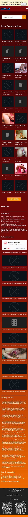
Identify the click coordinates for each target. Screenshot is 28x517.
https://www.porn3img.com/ (21, 511)
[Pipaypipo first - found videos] (8, 173)
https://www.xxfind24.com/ (7, 512)
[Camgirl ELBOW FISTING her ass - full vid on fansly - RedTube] (21, 73)
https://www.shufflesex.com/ (7, 507)
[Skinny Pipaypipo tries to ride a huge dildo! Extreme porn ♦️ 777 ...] (8, 106)
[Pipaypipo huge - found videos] (21, 89)
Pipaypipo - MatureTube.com (8, 41)
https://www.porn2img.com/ (21, 510)
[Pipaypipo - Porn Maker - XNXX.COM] (21, 190)
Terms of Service (19, 489)
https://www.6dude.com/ (7, 504)
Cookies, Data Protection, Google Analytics (11, 4)
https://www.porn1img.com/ (21, 509)
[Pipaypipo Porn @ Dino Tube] (8, 156)
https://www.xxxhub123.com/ (7, 510)
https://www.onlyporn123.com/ (20, 508)
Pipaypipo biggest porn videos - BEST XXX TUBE (12, 142)
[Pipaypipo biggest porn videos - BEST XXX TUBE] (8, 140)
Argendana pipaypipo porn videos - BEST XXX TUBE (13, 58)
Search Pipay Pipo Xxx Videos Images (10, 481)
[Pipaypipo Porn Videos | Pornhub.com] (8, 123)
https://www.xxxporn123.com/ (7, 511)
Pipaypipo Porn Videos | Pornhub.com (10, 125)
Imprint (13, 489)
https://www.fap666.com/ (7, 505)
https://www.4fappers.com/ (7, 501)
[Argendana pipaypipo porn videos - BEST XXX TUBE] (8, 56)
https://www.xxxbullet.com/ (7, 509)
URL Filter (14, 490)
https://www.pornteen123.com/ (20, 506)
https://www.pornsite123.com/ (7, 506)
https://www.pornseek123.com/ (20, 504)
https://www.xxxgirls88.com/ (21, 501)
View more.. (14, 199)
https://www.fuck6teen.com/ (21, 503)
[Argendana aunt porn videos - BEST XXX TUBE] (21, 106)
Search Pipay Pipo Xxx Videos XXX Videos (11, 476)
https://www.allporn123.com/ (21, 507)
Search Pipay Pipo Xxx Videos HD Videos (11, 477)
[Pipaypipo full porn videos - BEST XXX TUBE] (21, 56)
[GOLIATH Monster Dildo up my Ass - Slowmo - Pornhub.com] (21, 173)
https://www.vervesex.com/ (7, 508)
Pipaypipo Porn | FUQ (6, 75)
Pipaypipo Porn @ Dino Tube (8, 159)
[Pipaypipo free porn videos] (21, 39)
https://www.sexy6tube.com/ (21, 502)
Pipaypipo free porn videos (21, 41)
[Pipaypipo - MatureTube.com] (8, 39)
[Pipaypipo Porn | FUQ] (8, 73)
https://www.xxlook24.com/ (7, 513)
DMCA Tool (19, 490)
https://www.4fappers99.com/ (7, 502)
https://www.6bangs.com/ (7, 503)
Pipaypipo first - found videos (8, 175)
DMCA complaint (5, 231)
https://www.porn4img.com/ (21, 512)
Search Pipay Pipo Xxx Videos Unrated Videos (12, 475)
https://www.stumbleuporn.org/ (20, 513)
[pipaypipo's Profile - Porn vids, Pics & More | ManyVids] (21, 140)
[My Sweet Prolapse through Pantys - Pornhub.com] (21, 156)
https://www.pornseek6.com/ (21, 505)
